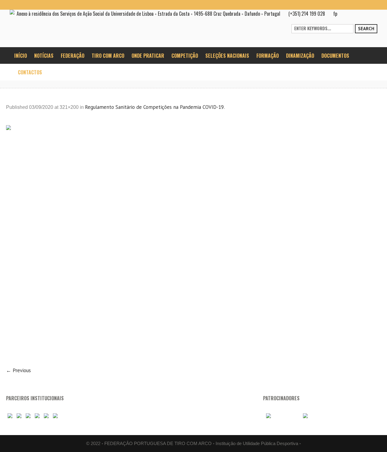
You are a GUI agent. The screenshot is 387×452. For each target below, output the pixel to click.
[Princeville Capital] (315, 416)
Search (366, 28)
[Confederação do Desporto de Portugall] (55, 416)
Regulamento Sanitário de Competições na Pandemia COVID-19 (154, 107)
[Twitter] (372, 5)
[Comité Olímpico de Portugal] (28, 416)
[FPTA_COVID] (193, 242)
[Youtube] (353, 5)
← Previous (18, 370)
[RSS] (363, 5)
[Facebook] (343, 5)
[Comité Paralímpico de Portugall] (46, 416)
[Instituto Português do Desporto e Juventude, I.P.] (37, 416)
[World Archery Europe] (19, 416)
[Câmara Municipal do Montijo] (280, 416)
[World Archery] (10, 416)
